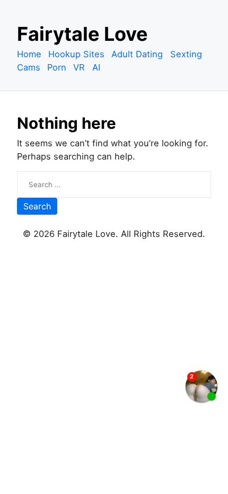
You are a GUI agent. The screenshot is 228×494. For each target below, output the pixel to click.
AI (96, 67)
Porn (56, 67)
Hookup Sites (76, 54)
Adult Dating (137, 54)
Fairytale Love (82, 34)
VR (79, 67)
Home (29, 54)
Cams (28, 67)
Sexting (186, 54)
